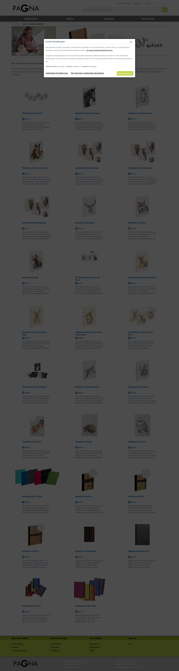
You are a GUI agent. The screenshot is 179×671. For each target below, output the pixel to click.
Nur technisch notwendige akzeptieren (87, 73)
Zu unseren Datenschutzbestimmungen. (99, 50)
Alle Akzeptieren (125, 73)
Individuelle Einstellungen (57, 73)
